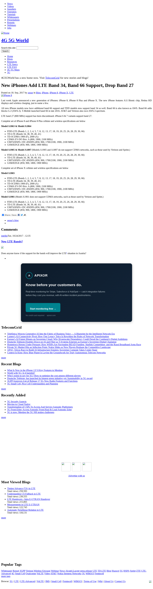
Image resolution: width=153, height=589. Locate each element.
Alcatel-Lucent (72, 571)
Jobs (9, 28)
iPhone (45, 92)
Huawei (115, 571)
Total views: (13, 491)
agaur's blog (13, 220)
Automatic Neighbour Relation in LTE (25, 510)
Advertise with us (76, 475)
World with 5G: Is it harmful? (21, 373)
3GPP (22, 571)
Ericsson (46, 571)
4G (13, 573)
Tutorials (11, 14)
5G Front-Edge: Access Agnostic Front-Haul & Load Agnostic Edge (39, 409)
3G (83, 573)
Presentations (13, 20)
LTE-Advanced (27, 581)
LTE (71, 92)
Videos (10, 6)
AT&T (53, 573)
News (10, 3)
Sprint (133, 571)
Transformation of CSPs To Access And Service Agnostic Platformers (40, 407)
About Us (108, 581)
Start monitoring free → (43, 309)
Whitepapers (13, 17)
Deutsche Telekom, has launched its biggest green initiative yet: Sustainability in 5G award (49, 378)
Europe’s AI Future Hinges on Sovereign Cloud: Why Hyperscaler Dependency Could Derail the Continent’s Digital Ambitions (67, 339)
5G (8, 72)
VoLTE (40, 573)
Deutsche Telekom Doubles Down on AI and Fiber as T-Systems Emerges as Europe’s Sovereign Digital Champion (61, 342)
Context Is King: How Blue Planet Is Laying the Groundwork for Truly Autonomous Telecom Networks (56, 352)
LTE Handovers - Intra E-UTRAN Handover (28, 499)
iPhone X (63, 92)
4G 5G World (15, 40)
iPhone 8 (54, 92)
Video (47, 573)
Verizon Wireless (34, 571)
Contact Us (120, 581)
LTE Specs (12, 64)
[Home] (5, 33)
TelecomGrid (52, 77)
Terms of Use (90, 581)
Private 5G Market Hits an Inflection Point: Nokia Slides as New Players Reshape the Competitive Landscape (59, 347)
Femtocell (99, 573)
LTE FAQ (12, 67)
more (3, 357)
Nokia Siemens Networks (69, 573)
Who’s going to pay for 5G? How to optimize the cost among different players (44, 375)
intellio (4, 236)
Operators (11, 11)
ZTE (138, 571)
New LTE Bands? (12, 241)
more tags (5, 576)
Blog (38, 92)
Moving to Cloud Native (18, 404)
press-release (86, 571)
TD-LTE (102, 571)
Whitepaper (6, 571)
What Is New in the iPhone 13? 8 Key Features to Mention (35, 370)
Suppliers (11, 9)
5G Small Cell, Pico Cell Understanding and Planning (32, 383)
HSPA (126, 571)
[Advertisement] (76, 440)
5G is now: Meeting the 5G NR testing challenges (30, 412)
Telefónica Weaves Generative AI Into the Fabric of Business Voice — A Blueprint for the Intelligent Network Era (61, 333)
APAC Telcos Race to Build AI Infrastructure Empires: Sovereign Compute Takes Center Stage (52, 350)
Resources (12, 61)
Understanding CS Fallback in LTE (24, 494)
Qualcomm (31, 573)
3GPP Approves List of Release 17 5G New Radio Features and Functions (42, 381)
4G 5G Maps (13, 70)
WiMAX (90, 573)
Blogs (10, 59)
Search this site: (8, 48)
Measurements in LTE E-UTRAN (23, 504)
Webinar (55, 571)
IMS (47, 581)
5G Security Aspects (16, 401)
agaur (30, 92)
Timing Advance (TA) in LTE (21, 488)
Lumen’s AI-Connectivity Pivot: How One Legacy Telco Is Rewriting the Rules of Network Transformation (58, 336)
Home (10, 56)
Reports (10, 22)
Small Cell (20, 573)
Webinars (11, 25)
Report (16, 571)
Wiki (100, 581)
